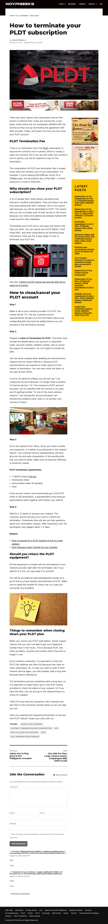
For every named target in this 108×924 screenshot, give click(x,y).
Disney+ (8, 916)
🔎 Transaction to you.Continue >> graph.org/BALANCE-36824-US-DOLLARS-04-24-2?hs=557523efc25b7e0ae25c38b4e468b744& (36, 873)
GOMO (30, 913)
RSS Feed (9, 910)
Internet (24, 16)
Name (12, 813)
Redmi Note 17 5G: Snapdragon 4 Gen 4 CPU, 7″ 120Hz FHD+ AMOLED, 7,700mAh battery (84, 213)
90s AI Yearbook (20, 916)
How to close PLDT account (24, 732)
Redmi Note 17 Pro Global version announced (83, 272)
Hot (56, 728)
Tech (61, 4)
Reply (12, 865)
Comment (14, 787)
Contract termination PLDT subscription (31, 728)
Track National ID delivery (89, 913)
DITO (37, 913)
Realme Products (75, 910)
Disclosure (19, 910)
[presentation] (65, 4)
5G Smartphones (11, 913)
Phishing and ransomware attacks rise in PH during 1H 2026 (84, 250)
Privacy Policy (31, 910)
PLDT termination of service (25, 737)
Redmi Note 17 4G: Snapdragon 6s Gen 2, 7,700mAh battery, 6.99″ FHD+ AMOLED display (84, 200)
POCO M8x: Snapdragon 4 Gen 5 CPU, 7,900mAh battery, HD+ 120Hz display (84, 226)
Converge (45, 913)
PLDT (45, 148)
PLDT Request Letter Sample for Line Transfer (34, 547)
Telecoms (34, 16)
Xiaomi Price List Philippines (56, 910)
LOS (40, 910)
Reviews (72, 4)
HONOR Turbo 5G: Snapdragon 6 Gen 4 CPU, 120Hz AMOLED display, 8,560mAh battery (84, 298)
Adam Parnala (19, 40)
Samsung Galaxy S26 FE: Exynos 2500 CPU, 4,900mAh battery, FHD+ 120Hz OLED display (85, 238)
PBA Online (56, 913)
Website (13, 824)
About (92, 4)
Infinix (65, 913)
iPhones (88, 910)
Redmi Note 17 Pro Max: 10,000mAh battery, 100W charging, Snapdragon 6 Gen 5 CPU (84, 284)
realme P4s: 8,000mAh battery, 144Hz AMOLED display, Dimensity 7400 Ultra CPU (83, 311)
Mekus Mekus (34, 916)
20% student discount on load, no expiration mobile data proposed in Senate (84, 262)
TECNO (74, 913)
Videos (82, 4)
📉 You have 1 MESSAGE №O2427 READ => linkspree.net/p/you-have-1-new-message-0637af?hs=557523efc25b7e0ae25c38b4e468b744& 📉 (38, 852)
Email (42, 813)
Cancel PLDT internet (31, 724)
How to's (14, 16)
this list (32, 476)
